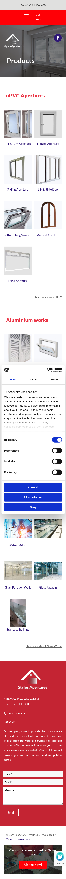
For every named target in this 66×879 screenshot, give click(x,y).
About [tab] (54, 379)
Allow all (33, 487)
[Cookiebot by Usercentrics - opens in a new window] (47, 370)
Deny (33, 507)
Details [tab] (33, 379)
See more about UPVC (48, 297)
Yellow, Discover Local (18, 838)
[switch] (57, 450)
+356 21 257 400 (35, 5)
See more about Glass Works (44, 646)
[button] (16, 14)
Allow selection (33, 497)
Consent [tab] (12, 379)
